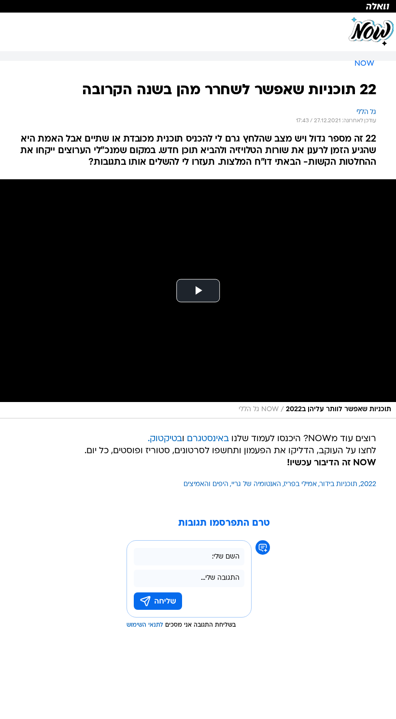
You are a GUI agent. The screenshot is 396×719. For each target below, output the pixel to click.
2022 (368, 484)
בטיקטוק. (165, 439)
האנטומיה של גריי (256, 484)
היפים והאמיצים (206, 484)
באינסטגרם (208, 439)
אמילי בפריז (300, 484)
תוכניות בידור (338, 484)
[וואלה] (198, 6)
